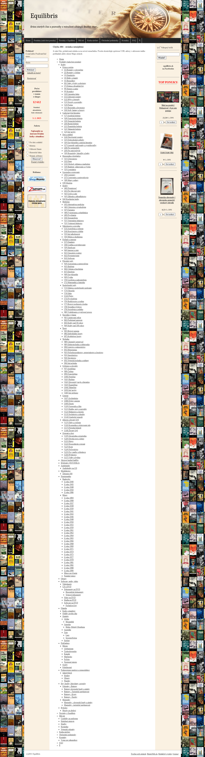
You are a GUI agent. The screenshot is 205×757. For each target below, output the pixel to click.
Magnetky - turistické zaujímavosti (77, 705)
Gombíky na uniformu (69, 718)
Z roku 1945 (69, 484)
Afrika (66, 619)
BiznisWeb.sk (152, 754)
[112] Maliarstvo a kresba (74, 412)
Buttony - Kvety (70, 694)
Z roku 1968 (69, 544)
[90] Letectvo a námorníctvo (74, 347)
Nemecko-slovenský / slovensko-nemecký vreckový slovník (167, 200)
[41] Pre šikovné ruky (72, 191)
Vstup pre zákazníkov (69, 740)
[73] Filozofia (69, 291)
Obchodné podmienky (110, 40)
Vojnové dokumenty (73, 595)
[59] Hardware (69, 247)
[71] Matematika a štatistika (74, 282)
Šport (64, 328)
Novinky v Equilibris (67, 40)
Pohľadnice (65, 643)
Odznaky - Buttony (69, 686)
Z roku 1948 (69, 487)
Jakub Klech (67, 673)
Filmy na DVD (70, 597)
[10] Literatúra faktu (71, 94)
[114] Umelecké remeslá (73, 417)
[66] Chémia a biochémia (73, 269)
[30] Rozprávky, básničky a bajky (77, 153)
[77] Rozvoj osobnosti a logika (75, 304)
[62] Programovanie (71, 255)
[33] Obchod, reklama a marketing (77, 164)
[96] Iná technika (70, 363)
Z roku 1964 (69, 535)
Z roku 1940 (69, 482)
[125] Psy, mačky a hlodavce (75, 452)
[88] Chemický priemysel (73, 342)
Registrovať (31, 78)
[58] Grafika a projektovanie (75, 245)
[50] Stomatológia (71, 218)
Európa (67, 640)
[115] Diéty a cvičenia (72, 422)
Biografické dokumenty (74, 592)
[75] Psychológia (70, 299)
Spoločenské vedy (69, 285)
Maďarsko (68, 657)
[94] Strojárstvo (70, 358)
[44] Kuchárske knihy (70, 199)
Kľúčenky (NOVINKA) (70, 463)
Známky (65, 616)
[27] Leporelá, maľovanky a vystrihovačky (80, 145)
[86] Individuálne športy (73, 334)
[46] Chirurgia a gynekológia (75, 207)
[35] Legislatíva (70, 169)
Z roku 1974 (69, 552)
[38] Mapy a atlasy (71, 180)
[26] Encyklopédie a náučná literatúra (78, 142)
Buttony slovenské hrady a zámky (77, 689)
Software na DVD (71, 603)
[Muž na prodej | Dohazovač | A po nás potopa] (168, 102)
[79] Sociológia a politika (73, 309)
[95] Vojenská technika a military (76, 360)
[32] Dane (68, 161)
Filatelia (64, 608)
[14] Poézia (68, 105)
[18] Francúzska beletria (73, 118)
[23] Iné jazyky (70, 132)
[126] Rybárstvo (70, 455)
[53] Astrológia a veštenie (73, 229)
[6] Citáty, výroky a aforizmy (75, 83)
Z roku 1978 (69, 560)
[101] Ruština (69, 379)
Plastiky (67, 681)
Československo (70, 651)
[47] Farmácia (69, 210)
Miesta (65, 646)
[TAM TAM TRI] (166, 149)
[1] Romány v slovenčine (73, 70)
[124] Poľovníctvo (71, 449)
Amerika (67, 624)
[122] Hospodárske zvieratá (74, 444)
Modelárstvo (65, 471)
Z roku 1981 (69, 562)
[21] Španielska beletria (73, 126)
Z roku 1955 (69, 525)
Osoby (65, 665)
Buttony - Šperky (70, 697)
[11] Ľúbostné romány (72, 97)
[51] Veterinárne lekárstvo (74, 221)
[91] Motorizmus (70, 350)
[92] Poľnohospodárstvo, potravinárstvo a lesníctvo (83, 352)
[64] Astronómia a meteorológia (76, 264)
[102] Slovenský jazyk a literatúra (77, 382)
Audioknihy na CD (69, 468)
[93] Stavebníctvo (71, 355)
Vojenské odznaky (68, 729)
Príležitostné (67, 667)
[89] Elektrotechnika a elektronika (77, 344)
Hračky (63, 724)
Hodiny (67, 675)
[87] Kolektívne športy (72, 336)
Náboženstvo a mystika (71, 226)
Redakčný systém (165, 754)
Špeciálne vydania (69, 315)
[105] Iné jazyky (70, 390)
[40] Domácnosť (70, 188)
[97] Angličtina (69, 369)
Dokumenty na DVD (72, 589)
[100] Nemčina (69, 377)
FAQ (134, 40)
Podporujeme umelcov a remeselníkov (75, 670)
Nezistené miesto (70, 662)
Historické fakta (35, 152)
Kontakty (125, 40)
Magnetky (66, 700)
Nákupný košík (167, 47)
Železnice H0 (67, 474)
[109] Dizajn (69, 404)
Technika (65, 339)
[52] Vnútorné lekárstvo (73, 223)
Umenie (65, 396)
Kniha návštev (92, 40)
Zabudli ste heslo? (34, 73)
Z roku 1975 (69, 554)
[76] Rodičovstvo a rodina (74, 301)
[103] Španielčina (70, 385)
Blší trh (81, 40)
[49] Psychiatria (70, 215)
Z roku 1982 (69, 565)
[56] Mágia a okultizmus (73, 237)
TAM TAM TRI (166, 153)
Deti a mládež (67, 134)
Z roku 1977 (69, 557)
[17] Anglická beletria (72, 116)
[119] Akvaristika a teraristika (75, 436)
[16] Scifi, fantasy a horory (74, 110)
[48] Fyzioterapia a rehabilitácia (76, 213)
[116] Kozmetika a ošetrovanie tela (77, 425)
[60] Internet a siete (71, 250)
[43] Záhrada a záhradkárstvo (75, 196)
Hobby (65, 186)
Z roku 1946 (69, 517)
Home (28, 40)
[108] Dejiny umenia (72, 401)
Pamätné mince (69, 576)
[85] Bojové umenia (71, 331)
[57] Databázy (69, 242)
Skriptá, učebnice (35, 156)
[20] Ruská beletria (71, 124)
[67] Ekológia (69, 272)
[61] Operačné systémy (73, 253)
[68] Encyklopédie (71, 274)
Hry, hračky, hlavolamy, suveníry (73, 683)
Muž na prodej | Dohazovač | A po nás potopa (168, 108)
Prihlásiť (176, 754)
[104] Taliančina (70, 387)
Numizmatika (66, 476)
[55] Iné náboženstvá (72, 234)
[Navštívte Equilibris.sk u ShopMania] (37, 180)
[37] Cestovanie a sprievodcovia (76, 177)
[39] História (67, 183)
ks (164, 122)
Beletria (32, 146)
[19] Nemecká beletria (72, 121)
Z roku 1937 (69, 503)
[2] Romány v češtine (72, 72)
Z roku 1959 (69, 527)
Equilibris (43, 16)
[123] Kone (68, 447)
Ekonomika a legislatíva (71, 156)
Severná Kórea (71, 638)
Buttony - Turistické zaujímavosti (76, 691)
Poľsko (67, 659)
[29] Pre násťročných (72, 151)
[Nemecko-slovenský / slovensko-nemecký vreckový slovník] (166, 194)
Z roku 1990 (69, 571)
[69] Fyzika (68, 277)
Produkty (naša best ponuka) (45, 40)
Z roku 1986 (69, 492)
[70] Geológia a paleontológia (75, 280)
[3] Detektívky (69, 75)
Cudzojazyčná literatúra (71, 113)
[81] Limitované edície (72, 317)
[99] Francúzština (70, 374)
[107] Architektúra (71, 398)
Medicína (66, 202)
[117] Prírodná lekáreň (72, 428)
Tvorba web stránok (138, 754)
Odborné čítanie (35, 149)
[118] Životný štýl (71, 430)
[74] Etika (68, 293)
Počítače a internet (69, 239)
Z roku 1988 (69, 568)
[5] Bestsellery (69, 81)
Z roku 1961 (69, 530)
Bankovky (66, 479)
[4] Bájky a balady (71, 78)
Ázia (66, 632)
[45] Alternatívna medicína (74, 204)
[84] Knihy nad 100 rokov (74, 325)
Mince (64, 495)
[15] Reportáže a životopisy (74, 108)
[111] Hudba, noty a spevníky (75, 409)
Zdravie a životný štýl (70, 420)
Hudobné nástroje (67, 721)
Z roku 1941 (69, 511)
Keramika (64, 727)
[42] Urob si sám (70, 194)
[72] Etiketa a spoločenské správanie (78, 288)
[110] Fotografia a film (72, 406)
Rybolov (64, 708)
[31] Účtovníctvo (70, 159)
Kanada (67, 654)
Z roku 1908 (69, 500)
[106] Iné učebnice (71, 393)
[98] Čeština (68, 371)
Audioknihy (65, 466)
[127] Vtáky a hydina (72, 457)
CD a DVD (66, 587)
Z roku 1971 (69, 549)
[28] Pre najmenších (71, 148)
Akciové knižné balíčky (70, 460)
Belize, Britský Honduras (75, 627)
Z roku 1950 (69, 490)
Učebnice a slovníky (70, 366)
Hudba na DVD (70, 600)
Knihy (63, 64)
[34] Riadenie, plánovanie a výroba (77, 167)
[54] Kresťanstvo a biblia (73, 231)
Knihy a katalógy (68, 611)
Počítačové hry (71, 605)
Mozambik (70, 622)
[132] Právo (68, 296)
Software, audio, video (69, 581)
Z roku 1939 (69, 508)
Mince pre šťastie (70, 573)
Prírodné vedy (67, 261)
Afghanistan (68, 649)
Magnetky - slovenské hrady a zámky (78, 702)
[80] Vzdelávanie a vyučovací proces (78, 312)
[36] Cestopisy (69, 175)
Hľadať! (161, 58)
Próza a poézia (67, 67)
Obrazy (63, 579)
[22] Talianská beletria (72, 129)
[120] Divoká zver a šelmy (74, 439)
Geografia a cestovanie (71, 172)
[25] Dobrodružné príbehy (74, 140)
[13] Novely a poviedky (73, 102)
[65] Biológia (69, 266)
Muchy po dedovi (69, 710)
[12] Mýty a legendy (72, 99)
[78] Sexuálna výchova (73, 307)
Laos (67, 635)
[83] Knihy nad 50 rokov (73, 323)
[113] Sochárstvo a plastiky (74, 414)
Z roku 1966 (69, 541)
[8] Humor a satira (71, 89)
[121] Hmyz (68, 441)
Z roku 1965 (69, 538)
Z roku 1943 (69, 514)
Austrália (67, 630)
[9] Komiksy (69, 91)
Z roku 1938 (69, 506)
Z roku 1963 (69, 533)
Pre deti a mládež (35, 142)
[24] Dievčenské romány (73, 137)
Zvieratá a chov (68, 433)
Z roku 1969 (69, 546)
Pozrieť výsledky (37, 162)
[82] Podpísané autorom (73, 320)
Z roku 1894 (69, 498)
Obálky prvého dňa (69, 613)
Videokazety (67, 584)
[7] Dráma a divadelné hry (74, 86)
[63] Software (69, 258)
